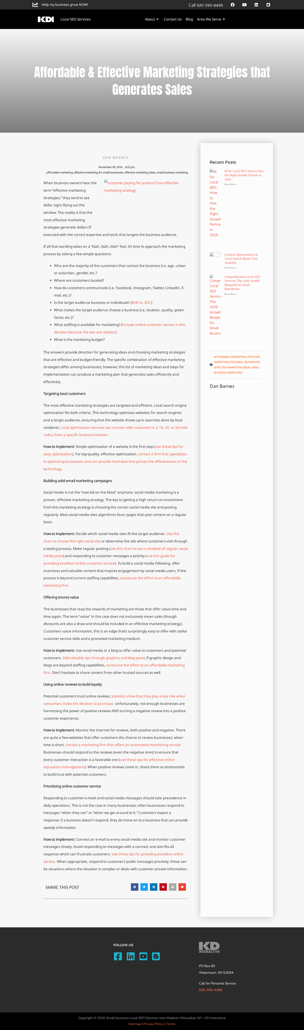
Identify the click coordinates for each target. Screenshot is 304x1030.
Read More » (231, 184)
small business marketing (172, 172)
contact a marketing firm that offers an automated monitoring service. (124, 744)
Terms (171, 1024)
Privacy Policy (153, 1024)
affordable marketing (60, 172)
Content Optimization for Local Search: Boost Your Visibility (241, 258)
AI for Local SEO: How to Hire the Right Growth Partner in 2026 (244, 175)
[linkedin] (132, 956)
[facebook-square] (119, 956)
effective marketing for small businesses (98, 172)
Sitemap (134, 1024)
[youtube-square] (145, 956)
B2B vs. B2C (141, 302)
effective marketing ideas (140, 172)
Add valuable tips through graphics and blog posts (104, 657)
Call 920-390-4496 (206, 4)
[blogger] (157, 956)
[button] (134, 887)
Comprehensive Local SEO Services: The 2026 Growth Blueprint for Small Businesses (242, 283)
